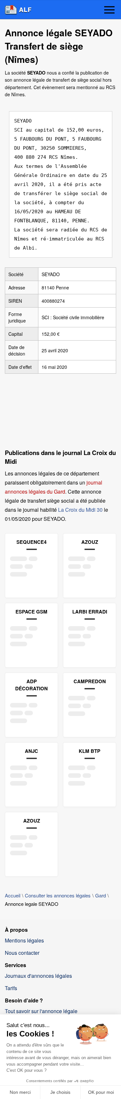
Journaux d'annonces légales (38, 975)
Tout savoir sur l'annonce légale (41, 1011)
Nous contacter (22, 952)
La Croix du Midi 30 (80, 509)
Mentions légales (24, 940)
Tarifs (11, 988)
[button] (109, 10)
